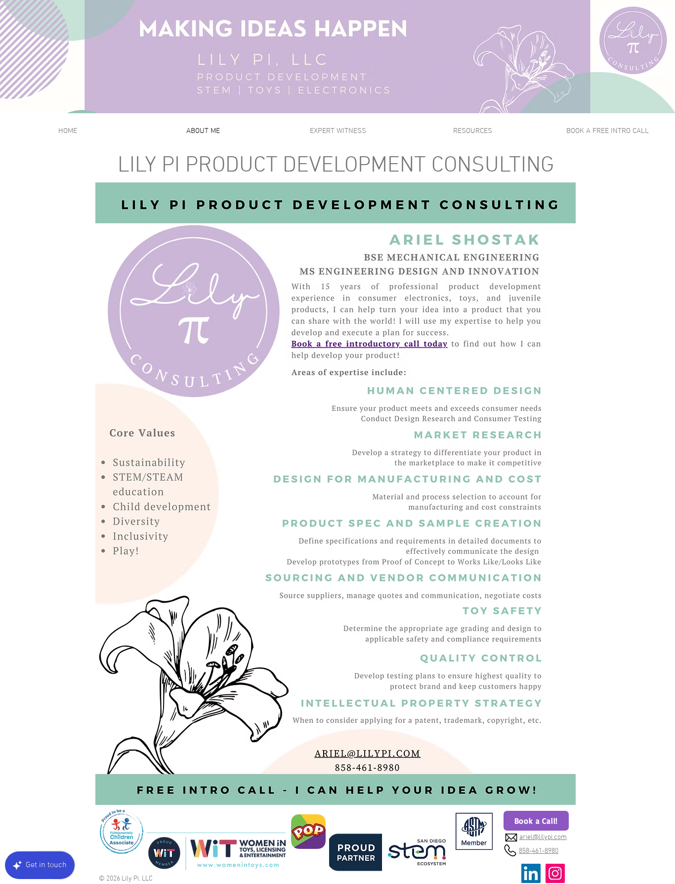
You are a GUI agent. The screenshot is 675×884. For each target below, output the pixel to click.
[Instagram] (555, 873)
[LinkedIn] (531, 873)
